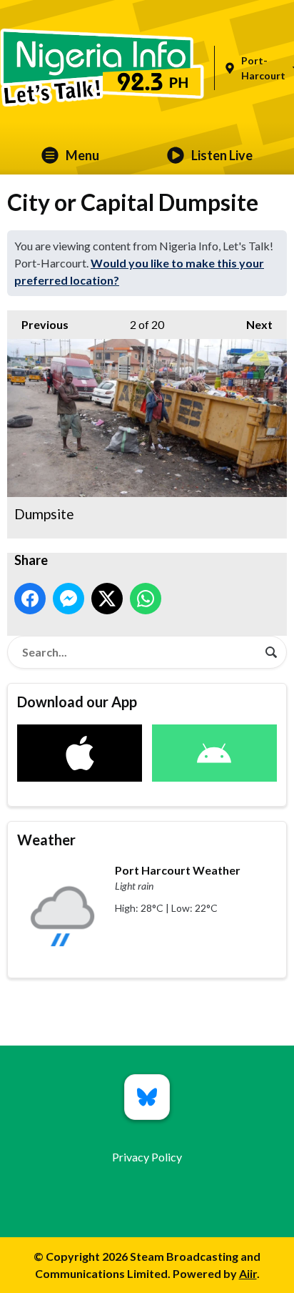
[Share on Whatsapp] (145, 598)
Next (252, 324)
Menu (82, 155)
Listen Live (222, 155)
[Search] (271, 652)
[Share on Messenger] (68, 598)
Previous (38, 324)
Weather (46, 839)
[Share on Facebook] (30, 598)
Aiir (248, 1273)
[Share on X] (107, 598)
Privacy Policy (147, 1157)
